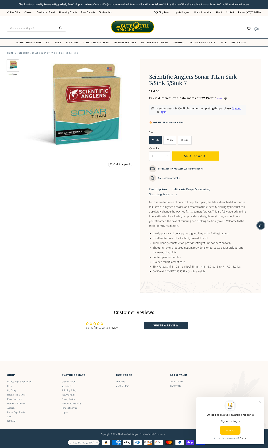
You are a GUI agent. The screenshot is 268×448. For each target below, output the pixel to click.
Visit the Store (122, 386)
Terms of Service (69, 408)
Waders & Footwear (155, 42)
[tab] (158, 189)
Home (10, 53)
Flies (58, 42)
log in (163, 112)
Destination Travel (46, 12)
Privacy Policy (68, 399)
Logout (65, 412)
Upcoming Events (68, 12)
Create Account (69, 381)
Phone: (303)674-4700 (249, 12)
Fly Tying (72, 42)
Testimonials (105, 12)
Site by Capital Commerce (152, 434)
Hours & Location (202, 12)
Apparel (179, 42)
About (219, 12)
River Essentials (125, 42)
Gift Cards (239, 42)
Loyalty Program (182, 12)
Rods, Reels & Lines (96, 42)
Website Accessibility (71, 403)
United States (82, 443)
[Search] (61, 28)
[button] (260, 225)
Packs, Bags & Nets (202, 42)
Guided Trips (13, 12)
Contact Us (175, 386)
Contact (230, 12)
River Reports (88, 12)
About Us (120, 381)
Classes (28, 12)
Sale (223, 42)
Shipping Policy (69, 390)
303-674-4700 (176, 381)
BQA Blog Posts (161, 12)
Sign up (236, 108)
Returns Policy (68, 394)
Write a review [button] (166, 326)
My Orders (66, 386)
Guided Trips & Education (33, 42)
